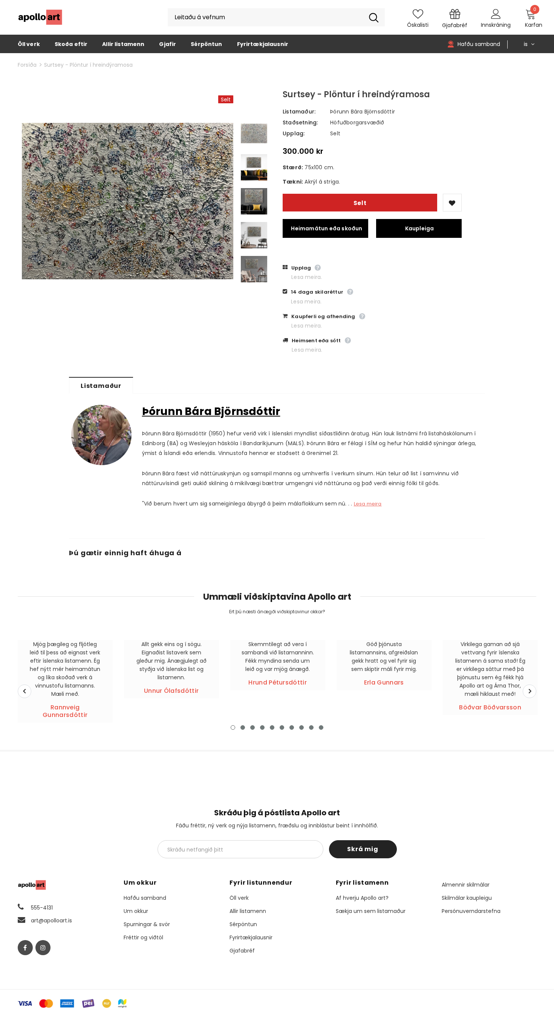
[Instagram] (43, 947)
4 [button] (262, 727)
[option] (127, 201)
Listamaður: (299, 111)
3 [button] (252, 727)
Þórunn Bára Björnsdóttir (362, 111)
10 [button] (321, 727)
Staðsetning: (300, 122)
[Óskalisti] (452, 202)
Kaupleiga (419, 228)
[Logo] (40, 17)
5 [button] (272, 727)
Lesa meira (368, 504)
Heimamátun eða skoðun (326, 228)
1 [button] (233, 727)
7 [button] (291, 727)
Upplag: (294, 133)
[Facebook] (25, 947)
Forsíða (27, 65)
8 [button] (301, 727)
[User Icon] (496, 13)
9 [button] (311, 727)
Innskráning (496, 25)
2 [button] (242, 727)
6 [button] (282, 727)
